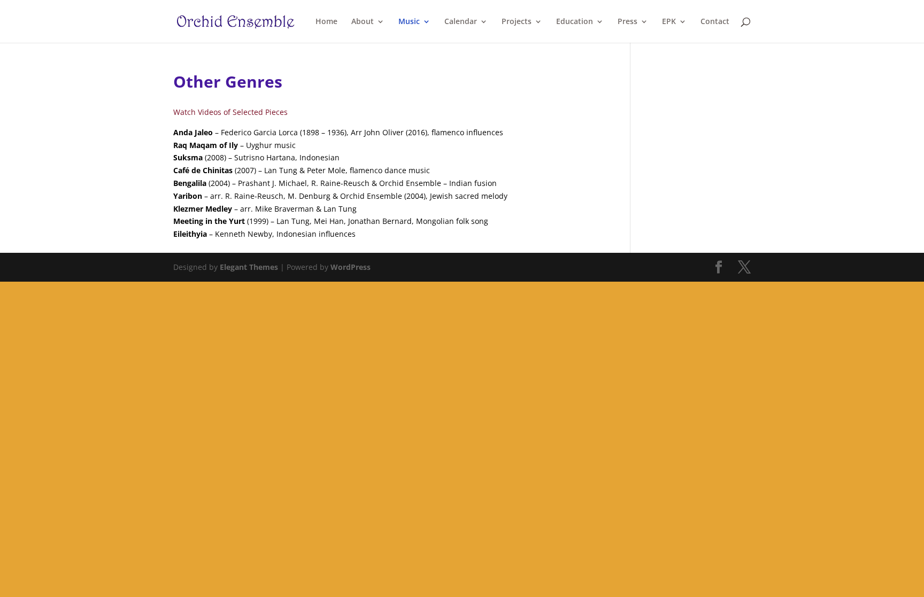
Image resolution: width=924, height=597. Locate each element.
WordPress (350, 267)
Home (326, 22)
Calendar (460, 22)
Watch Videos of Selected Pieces (230, 112)
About (362, 22)
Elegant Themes (249, 267)
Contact (714, 22)
